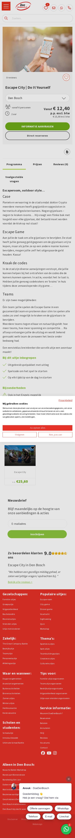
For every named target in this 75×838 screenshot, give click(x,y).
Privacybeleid (65, 400)
